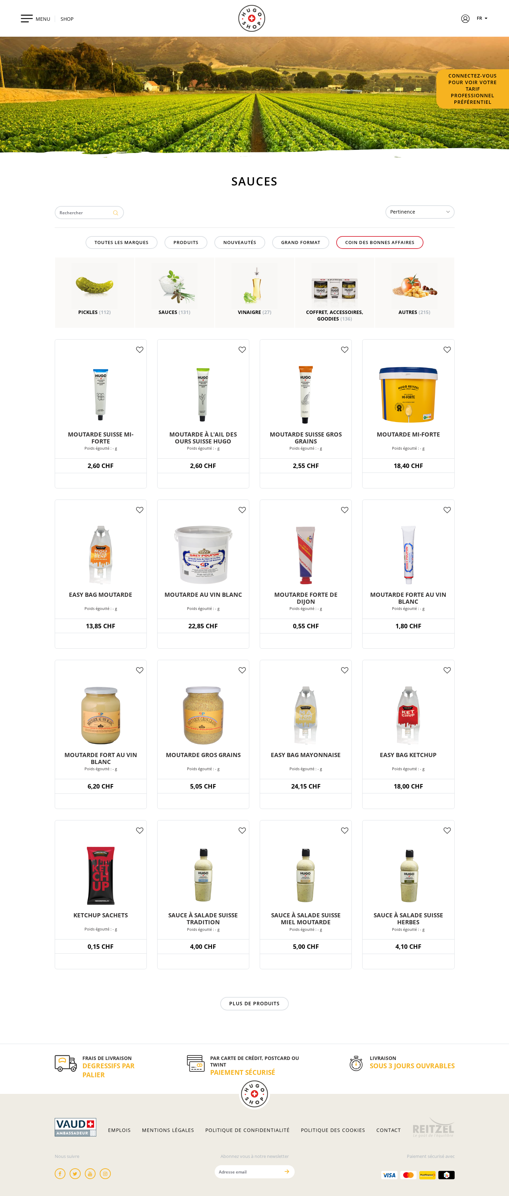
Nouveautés (239, 242)
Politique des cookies (333, 1130)
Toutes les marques (122, 242)
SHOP (67, 19)
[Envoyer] (287, 1171)
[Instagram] (105, 1173)
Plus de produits (254, 1003)
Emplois (119, 1130)
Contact (388, 1130)
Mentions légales (168, 1130)
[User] (465, 20)
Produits (185, 242)
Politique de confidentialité (247, 1130)
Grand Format (300, 242)
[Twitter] (75, 1173)
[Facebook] (60, 1173)
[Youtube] (90, 1173)
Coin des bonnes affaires (379, 242)
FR (480, 18)
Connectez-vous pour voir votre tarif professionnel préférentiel (472, 88)
